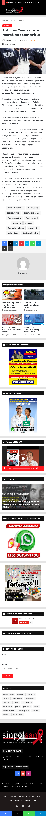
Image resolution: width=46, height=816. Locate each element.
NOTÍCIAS (13, 21)
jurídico (16, 702)
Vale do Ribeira (31, 233)
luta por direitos (27, 702)
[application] (23, 458)
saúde (29, 223)
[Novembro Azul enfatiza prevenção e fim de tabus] (34, 319)
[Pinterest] (21, 243)
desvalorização (32, 213)
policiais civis (15, 218)
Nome (4, 654)
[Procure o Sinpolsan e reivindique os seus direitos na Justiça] (12, 294)
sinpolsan (13, 233)
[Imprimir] (10, 248)
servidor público (16, 228)
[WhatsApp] (32, 243)
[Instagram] (28, 773)
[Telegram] (38, 243)
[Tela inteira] (41, 468)
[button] (23, 458)
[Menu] (3, 11)
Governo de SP (30, 698)
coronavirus (13, 213)
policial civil (32, 218)
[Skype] (27, 243)
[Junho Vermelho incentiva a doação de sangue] (12, 319)
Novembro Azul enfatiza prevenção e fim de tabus (33, 329)
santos (17, 223)
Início (6, 21)
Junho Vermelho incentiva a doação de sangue (11, 329)
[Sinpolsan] (14, 10)
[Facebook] (4, 243)
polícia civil (27, 707)
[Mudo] (37, 468)
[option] (23, 497)
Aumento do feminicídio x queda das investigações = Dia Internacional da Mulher (21, 504)
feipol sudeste (17, 698)
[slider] (21, 468)
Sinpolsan (9, 40)
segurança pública (9, 711)
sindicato (34, 228)
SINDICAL (21, 21)
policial (17, 707)
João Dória (6, 702)
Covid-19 (6, 698)
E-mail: (4, 664)
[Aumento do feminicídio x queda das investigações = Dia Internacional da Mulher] (23, 497)
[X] (10, 243)
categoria (33, 208)
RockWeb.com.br (30, 800)
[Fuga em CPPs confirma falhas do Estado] (34, 294)
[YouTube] (23, 773)
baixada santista (16, 208)
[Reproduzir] (5, 468)
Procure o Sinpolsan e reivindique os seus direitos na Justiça (11, 305)
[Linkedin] (15, 243)
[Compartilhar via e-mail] (4, 248)
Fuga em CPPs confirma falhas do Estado (32, 305)
